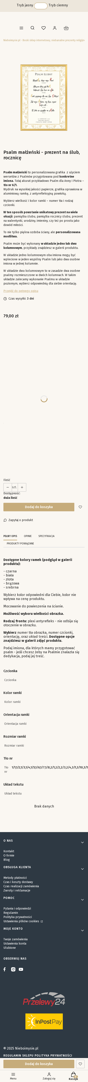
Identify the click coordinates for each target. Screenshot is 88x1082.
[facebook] (5, 969)
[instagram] (13, 969)
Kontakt (8, 851)
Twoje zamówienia (15, 939)
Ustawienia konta (14, 943)
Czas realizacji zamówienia (21, 886)
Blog (6, 860)
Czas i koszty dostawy (18, 882)
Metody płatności (15, 878)
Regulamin (10, 913)
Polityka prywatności (17, 917)
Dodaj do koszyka (39, 507)
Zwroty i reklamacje (16, 890)
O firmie (8, 855)
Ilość (6, 480)
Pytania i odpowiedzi (17, 908)
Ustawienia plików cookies (21, 921)
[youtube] (21, 969)
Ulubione (9, 948)
